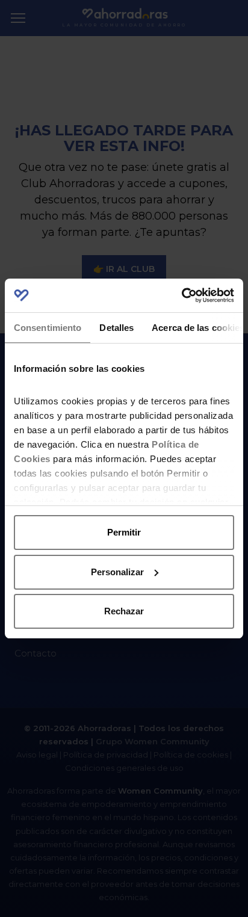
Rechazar (124, 611)
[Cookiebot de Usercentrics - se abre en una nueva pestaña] (181, 295)
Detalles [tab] (116, 328)
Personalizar (117, 572)
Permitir (124, 532)
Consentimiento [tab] (47, 328)
